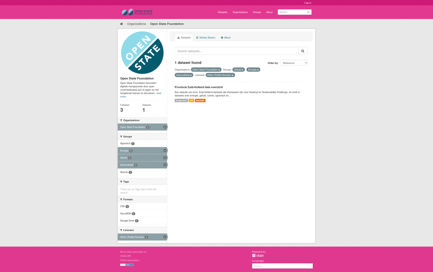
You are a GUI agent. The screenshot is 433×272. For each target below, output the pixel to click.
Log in (307, 2)
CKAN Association (129, 260)
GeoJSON (200, 100)
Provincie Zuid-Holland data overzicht (199, 87)
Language (258, 260)
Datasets (222, 12)
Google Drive (181, 100)
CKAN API (125, 256)
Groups (257, 12)
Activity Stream (207, 37)
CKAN (258, 255)
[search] (303, 51)
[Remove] (219, 69)
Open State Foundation (167, 24)
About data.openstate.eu (133, 251)
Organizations (240, 12)
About (269, 12)
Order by (273, 63)
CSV (191, 100)
